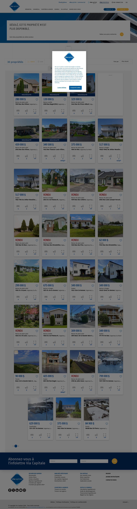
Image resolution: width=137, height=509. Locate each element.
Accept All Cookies (75, 87)
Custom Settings (62, 87)
